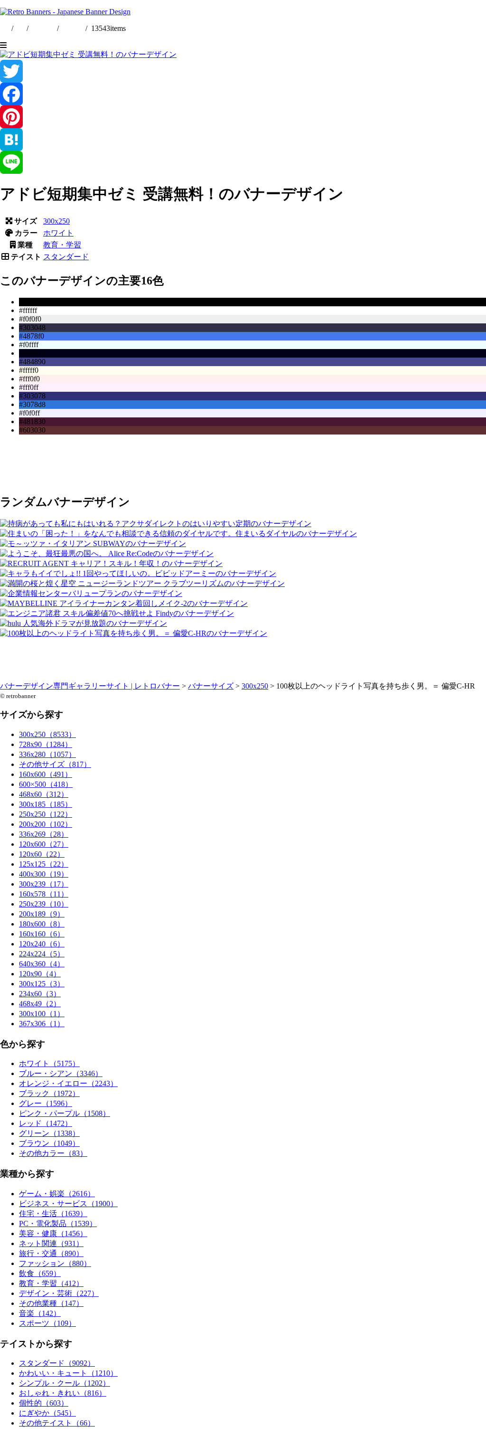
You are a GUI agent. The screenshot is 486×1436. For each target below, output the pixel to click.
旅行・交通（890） (51, 1253)
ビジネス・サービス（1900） (68, 1204)
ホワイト (58, 233)
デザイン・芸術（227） (59, 1293)
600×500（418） (46, 784)
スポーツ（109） (47, 1323)
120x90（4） (40, 974)
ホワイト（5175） (49, 1063)
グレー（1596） (45, 1103)
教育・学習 (62, 245)
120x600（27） (43, 844)
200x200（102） (45, 824)
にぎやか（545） (47, 1413)
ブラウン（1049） (49, 1143)
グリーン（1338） (49, 1133)
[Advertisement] (243, 463)
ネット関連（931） (51, 1243)
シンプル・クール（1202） (64, 1383)
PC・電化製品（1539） (58, 1223)
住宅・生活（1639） (53, 1213)
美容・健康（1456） (53, 1233)
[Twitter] (243, 71)
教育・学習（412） (51, 1283)
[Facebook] (243, 94)
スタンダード (66, 257)
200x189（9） (42, 914)
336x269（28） (43, 834)
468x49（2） (40, 1004)
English (43, 28)
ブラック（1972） (49, 1093)
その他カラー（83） (53, 1153)
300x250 (56, 221)
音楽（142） (40, 1313)
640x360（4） (42, 964)
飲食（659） (40, 1273)
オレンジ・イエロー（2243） (68, 1083)
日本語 (72, 28)
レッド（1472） (45, 1123)
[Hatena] (243, 139)
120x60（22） (42, 854)
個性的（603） (43, 1403)
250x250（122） (45, 814)
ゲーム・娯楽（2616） (57, 1194)
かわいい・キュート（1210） (68, 1373)
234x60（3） (40, 994)
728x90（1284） (45, 744)
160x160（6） (42, 934)
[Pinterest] (243, 116)
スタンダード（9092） (57, 1363)
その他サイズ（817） (55, 764)
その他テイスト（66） (57, 1423)
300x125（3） (42, 984)
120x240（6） (42, 944)
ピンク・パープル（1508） (64, 1113)
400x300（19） (43, 874)
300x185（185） (45, 804)
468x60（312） (43, 794)
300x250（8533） (47, 734)
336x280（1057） (47, 754)
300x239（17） (43, 884)
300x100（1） (42, 1014)
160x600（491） (45, 774)
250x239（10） (43, 904)
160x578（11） (43, 894)
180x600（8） (42, 924)
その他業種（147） (51, 1303)
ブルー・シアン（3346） (61, 1073)
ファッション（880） (55, 1263)
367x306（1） (42, 1024)
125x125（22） (43, 864)
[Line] (243, 162)
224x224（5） (42, 954)
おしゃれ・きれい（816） (62, 1393)
